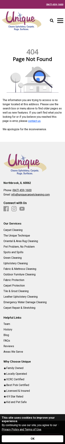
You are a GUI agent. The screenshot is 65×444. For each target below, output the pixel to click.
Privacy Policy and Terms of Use (21, 429)
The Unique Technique (16, 235)
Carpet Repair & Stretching (19, 307)
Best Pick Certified (17, 385)
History (7, 329)
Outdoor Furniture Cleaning (19, 274)
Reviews (8, 346)
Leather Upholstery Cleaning (20, 296)
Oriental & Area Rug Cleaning (20, 241)
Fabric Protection (13, 280)
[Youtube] (22, 209)
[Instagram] (14, 209)
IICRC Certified (15, 379)
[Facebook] (6, 209)
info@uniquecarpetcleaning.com (30, 194)
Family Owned (14, 368)
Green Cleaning (12, 257)
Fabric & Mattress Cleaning (19, 269)
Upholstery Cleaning (15, 263)
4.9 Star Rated (14, 396)
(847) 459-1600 (54, 4)
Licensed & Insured (18, 390)
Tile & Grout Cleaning (16, 291)
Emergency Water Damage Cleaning (25, 302)
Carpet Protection (14, 285)
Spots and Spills (13, 252)
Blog (6, 335)
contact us (34, 121)
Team (6, 324)
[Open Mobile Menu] (60, 20)
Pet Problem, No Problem (19, 246)
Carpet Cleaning (13, 230)
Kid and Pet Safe (16, 402)
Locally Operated (16, 373)
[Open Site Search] (51, 21)
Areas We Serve (13, 351)
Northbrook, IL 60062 (17, 183)
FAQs (6, 340)
